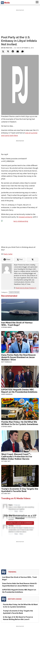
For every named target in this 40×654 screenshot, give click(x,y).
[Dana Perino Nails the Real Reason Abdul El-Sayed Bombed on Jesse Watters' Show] (20, 342)
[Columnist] (7, 268)
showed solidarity (25, 217)
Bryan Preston (6, 48)
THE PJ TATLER (14, 292)
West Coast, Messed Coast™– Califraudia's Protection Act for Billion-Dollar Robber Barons (16, 456)
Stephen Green (6, 327)
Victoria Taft (5, 461)
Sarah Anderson (6, 394)
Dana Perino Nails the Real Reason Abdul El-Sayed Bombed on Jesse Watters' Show (18, 357)
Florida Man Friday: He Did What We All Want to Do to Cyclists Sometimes (19, 423)
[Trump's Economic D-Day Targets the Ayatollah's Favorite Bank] (20, 475)
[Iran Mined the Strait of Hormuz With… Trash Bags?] (20, 309)
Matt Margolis (6, 362)
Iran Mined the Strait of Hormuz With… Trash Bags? (17, 323)
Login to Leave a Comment (20, 523)
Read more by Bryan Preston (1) (26, 288)
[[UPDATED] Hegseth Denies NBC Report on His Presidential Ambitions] (20, 376)
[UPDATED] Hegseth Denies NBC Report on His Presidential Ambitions (19, 390)
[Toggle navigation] (37, 2)
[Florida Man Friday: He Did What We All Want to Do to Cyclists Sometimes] (20, 409)
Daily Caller (8, 254)
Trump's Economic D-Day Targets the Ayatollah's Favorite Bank (19, 490)
